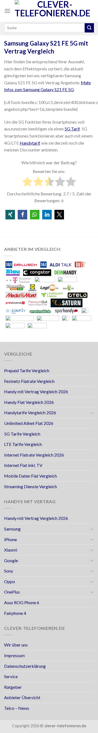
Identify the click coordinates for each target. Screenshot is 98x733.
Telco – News (16, 708)
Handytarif (30, 142)
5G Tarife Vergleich (22, 433)
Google (11, 560)
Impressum (14, 655)
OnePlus (12, 591)
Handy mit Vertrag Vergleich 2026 (36, 391)
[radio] (27, 183)
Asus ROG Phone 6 (21, 602)
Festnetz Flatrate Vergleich (29, 381)
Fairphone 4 (15, 613)
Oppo (9, 581)
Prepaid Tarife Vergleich (26, 370)
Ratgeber (13, 687)
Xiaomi (10, 549)
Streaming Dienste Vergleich (30, 486)
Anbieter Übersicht (22, 697)
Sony (8, 570)
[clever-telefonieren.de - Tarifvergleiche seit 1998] (52, 11)
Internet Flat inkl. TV (23, 465)
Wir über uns (16, 644)
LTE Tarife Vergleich (23, 444)
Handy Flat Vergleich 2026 (29, 402)
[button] (10, 214)
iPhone (10, 539)
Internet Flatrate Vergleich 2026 (34, 454)
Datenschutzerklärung (25, 666)
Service (11, 676)
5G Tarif (72, 128)
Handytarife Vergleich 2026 (30, 412)
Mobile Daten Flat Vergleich (30, 475)
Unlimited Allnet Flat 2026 (28, 423)
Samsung (12, 528)
